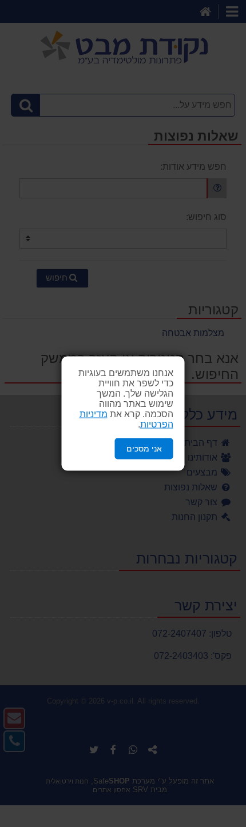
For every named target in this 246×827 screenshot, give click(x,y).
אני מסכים (144, 448)
